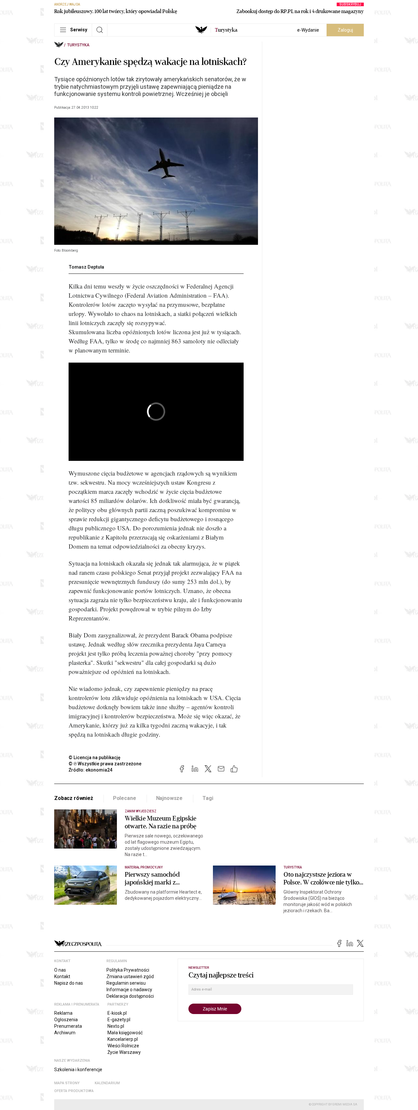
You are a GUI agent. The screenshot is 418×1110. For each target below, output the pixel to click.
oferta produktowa (74, 1091)
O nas (60, 970)
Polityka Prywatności (127, 970)
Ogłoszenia (66, 1019)
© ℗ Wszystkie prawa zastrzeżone (105, 763)
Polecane (124, 798)
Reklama (63, 1013)
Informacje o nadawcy (129, 989)
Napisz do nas (68, 983)
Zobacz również (73, 798)
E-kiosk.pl (117, 1013)
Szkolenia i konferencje (78, 1069)
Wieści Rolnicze (123, 1045)
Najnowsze (169, 798)
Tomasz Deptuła (86, 267)
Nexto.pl (115, 1026)
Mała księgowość (125, 1032)
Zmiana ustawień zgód (130, 976)
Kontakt (62, 976)
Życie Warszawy (124, 1052)
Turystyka (78, 45)
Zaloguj (345, 30)
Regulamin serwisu (126, 983)
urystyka (226, 30)
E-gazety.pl (118, 1019)
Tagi (207, 798)
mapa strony (67, 1083)
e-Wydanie (308, 30)
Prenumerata (68, 1026)
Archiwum (64, 1032)
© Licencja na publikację (95, 757)
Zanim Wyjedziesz (140, 811)
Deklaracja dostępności (130, 996)
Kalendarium (107, 1083)
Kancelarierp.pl (122, 1039)
